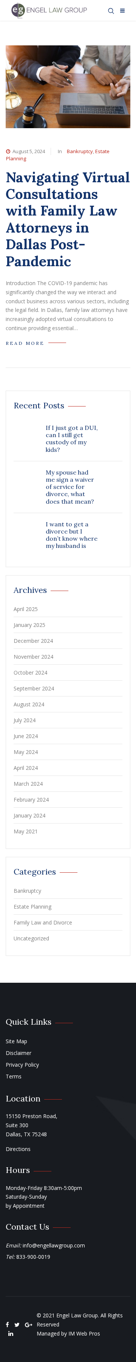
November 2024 (33, 656)
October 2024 (30, 672)
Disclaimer (18, 1052)
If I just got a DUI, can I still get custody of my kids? (72, 438)
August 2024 (29, 704)
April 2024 (26, 767)
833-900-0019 (33, 1256)
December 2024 (33, 640)
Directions (18, 1149)
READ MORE (25, 343)
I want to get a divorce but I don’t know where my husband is (71, 535)
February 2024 (31, 799)
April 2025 (26, 609)
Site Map (16, 1041)
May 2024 (26, 751)
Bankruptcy (80, 151)
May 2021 (26, 831)
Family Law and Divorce (43, 922)
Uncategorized (31, 938)
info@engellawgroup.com (54, 1245)
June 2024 (26, 736)
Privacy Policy (22, 1064)
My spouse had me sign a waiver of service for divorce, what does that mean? (70, 486)
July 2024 (25, 720)
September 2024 (34, 688)
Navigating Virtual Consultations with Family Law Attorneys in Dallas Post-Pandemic (68, 219)
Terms (14, 1076)
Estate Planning (32, 906)
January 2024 (29, 815)
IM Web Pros (84, 1333)
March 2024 (28, 783)
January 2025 (29, 624)
